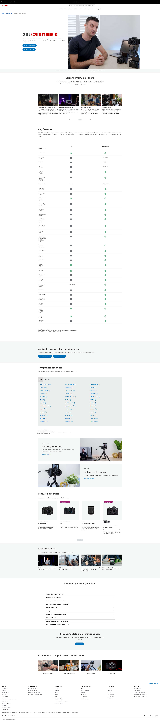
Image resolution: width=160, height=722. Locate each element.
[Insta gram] (147, 715)
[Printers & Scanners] (82, 9)
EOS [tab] (41, 379)
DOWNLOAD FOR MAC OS (29, 49)
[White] (108, 521)
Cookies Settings (74, 712)
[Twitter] (153, 715)
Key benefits (58, 70)
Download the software (83, 70)
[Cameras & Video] (67, 9)
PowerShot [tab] (47, 379)
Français (74, 1)
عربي (78, 1)
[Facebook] (144, 715)
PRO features (74, 70)
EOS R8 (62, 523)
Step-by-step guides (93, 70)
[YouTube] (157, 715)
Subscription (105, 146)
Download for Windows (45, 356)
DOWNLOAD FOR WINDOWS (29, 45)
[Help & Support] (101, 9)
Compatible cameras (66, 70)
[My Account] (157, 6)
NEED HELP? (86, 468)
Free (71, 146)
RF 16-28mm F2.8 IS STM (89, 523)
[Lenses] (71, 9)
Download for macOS (59, 356)
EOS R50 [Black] (107, 527)
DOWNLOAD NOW (41, 345)
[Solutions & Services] (93, 9)
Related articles (101, 70)
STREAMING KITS (45, 443)
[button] (69, 119)
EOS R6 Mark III (42, 523)
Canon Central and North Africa (9, 715)
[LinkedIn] (150, 715)
